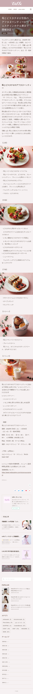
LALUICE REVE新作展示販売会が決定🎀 (14, 551)
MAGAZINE (25, 628)
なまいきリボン (20, 622)
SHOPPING (7, 625)
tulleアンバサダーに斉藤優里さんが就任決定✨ (15, 536)
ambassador (7, 619)
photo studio (22, 9)
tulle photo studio (19, 619)
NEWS (15, 9)
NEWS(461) (4, 480)
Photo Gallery (7, 622)
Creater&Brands (19, 625)
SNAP (15, 628)
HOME (10, 9)
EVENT (6, 628)
